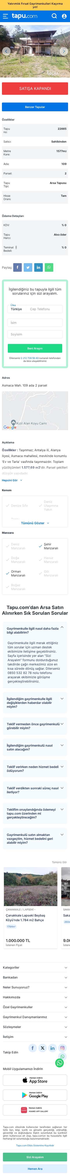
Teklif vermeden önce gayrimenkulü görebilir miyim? (33, 726)
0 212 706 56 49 (30, 358)
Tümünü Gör (59, 862)
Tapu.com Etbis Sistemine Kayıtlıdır (35, 1145)
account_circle (64, 16)
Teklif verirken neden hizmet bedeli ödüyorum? (33, 769)
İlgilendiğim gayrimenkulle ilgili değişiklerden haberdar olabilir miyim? (29, 703)
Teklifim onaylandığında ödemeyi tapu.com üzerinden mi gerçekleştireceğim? (31, 813)
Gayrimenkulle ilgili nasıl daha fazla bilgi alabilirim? (33, 630)
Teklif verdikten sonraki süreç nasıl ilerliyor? (33, 790)
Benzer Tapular (35, 107)
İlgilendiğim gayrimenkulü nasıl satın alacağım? (29, 747)
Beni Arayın (35, 348)
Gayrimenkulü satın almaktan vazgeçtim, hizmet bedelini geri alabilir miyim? (30, 838)
